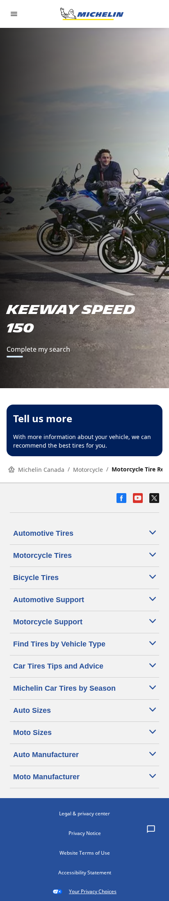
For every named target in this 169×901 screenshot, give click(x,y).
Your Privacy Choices (92, 891)
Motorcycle (88, 469)
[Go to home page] (92, 14)
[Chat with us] (151, 830)
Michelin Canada (41, 469)
